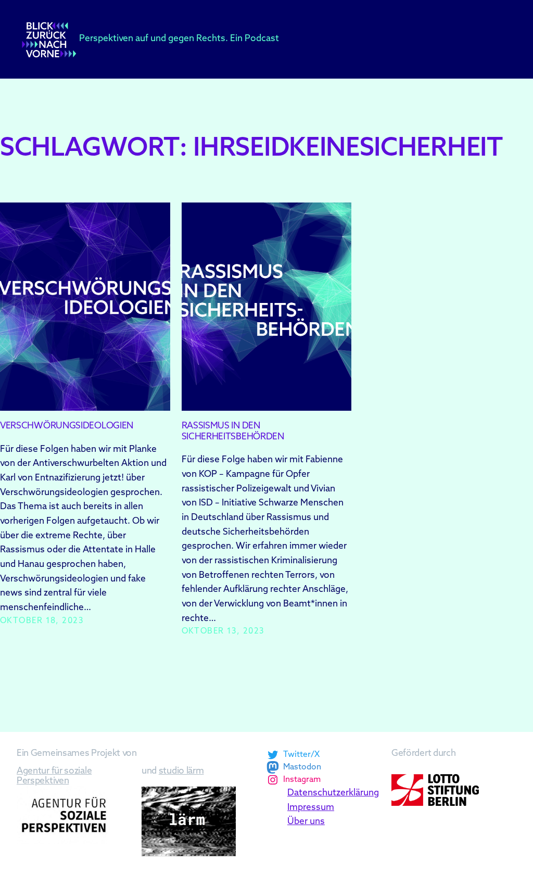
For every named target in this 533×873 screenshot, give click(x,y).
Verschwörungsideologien (66, 426)
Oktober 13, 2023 (223, 632)
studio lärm (181, 771)
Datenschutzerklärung (333, 793)
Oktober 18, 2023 (41, 621)
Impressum (310, 807)
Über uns (306, 821)
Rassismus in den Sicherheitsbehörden (233, 431)
